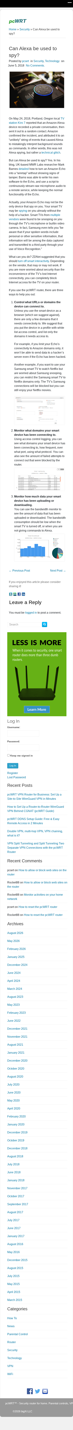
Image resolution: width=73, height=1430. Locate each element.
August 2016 (15, 1244)
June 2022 (14, 1020)
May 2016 (13, 1252)
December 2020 (17, 1060)
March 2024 (14, 988)
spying (23, 210)
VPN (10, 1366)
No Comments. (35, 65)
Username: (13, 727)
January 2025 (15, 956)
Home (12, 29)
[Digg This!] (23, 594)
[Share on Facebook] (19, 594)
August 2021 (15, 1044)
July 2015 (13, 1276)
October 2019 (15, 1140)
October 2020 (15, 1068)
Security (24, 29)
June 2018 (14, 1172)
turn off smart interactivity (33, 261)
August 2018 (15, 1156)
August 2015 (15, 1268)
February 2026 (16, 948)
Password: (13, 741)
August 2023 (15, 996)
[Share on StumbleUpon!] (15, 594)
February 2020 (16, 1116)
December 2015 (17, 1260)
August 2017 (15, 1212)
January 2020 (15, 1124)
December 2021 (17, 1028)
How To (12, 1318)
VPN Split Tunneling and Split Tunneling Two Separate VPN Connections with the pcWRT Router (35, 847)
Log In (13, 765)
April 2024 (13, 980)
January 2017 (15, 1236)
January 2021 (15, 1052)
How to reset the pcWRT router (38, 906)
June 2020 (14, 1092)
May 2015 (13, 1284)
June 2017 (14, 1228)
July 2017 (13, 1220)
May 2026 (13, 940)
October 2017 (15, 1196)
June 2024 (14, 972)
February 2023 (16, 1012)
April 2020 (13, 1108)
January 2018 (15, 1180)
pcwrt (25, 61)
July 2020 (13, 1084)
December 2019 (17, 1132)
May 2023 (13, 1004)
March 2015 (14, 1299)
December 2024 (17, 964)
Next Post (58, 570)
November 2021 (17, 1036)
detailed (24, 168)
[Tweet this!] (10, 594)
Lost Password (16, 777)
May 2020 (13, 1100)
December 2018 (17, 1148)
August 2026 (15, 932)
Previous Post (19, 570)
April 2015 (13, 1291)
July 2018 (13, 1164)
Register (12, 773)
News (11, 1326)
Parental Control (17, 1334)
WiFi (10, 1374)
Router (11, 1342)
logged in (31, 612)
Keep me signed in (21, 755)
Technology (52, 61)
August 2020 (15, 1076)
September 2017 (17, 1204)
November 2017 (17, 1188)
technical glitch (50, 152)
